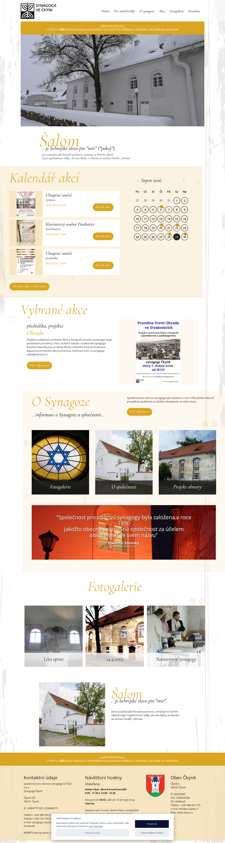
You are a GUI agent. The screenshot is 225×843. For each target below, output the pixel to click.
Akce (162, 11)
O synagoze (147, 11)
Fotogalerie (177, 11)
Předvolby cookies (92, 833)
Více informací (39, 365)
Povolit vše (152, 823)
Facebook (29, 826)
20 (160, 228)
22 (176, 228)
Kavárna (194, 11)
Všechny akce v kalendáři (29, 286)
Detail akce (103, 207)
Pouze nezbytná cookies (152, 832)
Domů (105, 11)
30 (184, 237)
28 (168, 237)
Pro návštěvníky (124, 11)
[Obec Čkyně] (155, 796)
